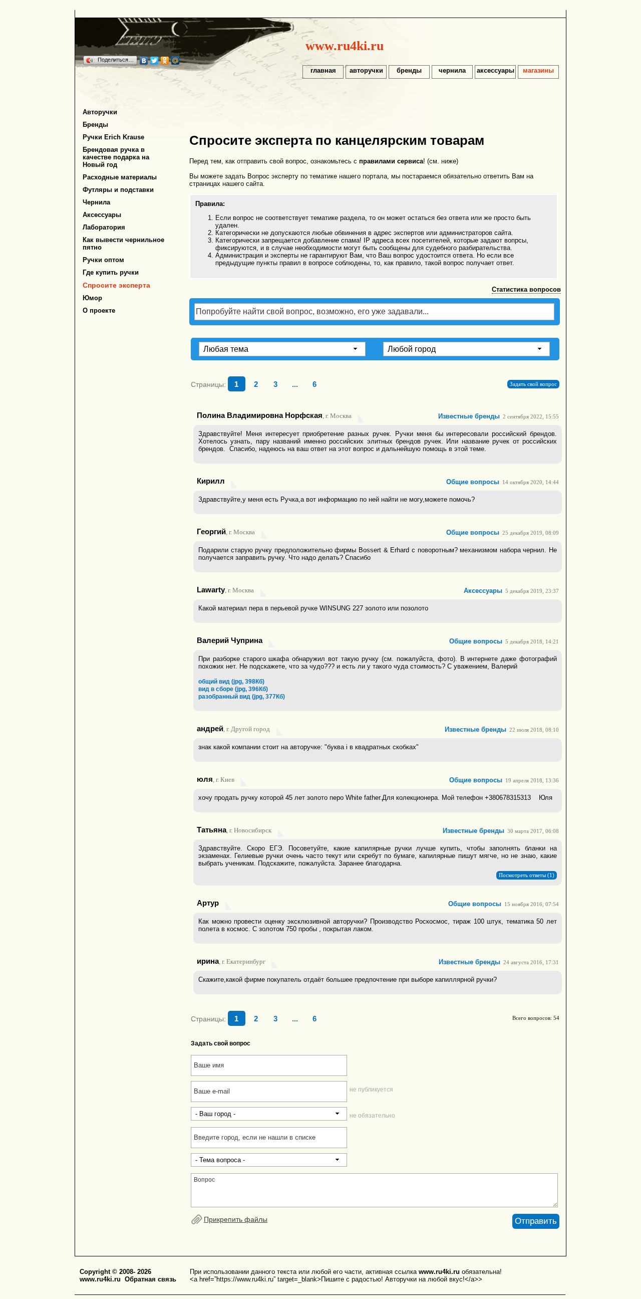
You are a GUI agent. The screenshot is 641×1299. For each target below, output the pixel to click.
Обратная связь (150, 1279)
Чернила (96, 202)
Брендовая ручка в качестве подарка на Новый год (116, 157)
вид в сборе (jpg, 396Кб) (233, 689)
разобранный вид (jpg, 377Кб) (241, 696)
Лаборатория (104, 227)
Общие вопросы (472, 482)
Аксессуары (102, 215)
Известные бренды (469, 416)
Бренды (95, 124)
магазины (538, 70)
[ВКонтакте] (144, 60)
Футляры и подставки (118, 189)
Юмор (92, 298)
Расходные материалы (120, 177)
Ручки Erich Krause (113, 137)
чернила (452, 70)
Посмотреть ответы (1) (526, 875)
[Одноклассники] (165, 60)
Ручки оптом (103, 260)
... (295, 384)
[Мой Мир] (175, 60)
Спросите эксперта (116, 285)
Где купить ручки (111, 272)
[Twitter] (154, 60)
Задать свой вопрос (533, 384)
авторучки (366, 70)
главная (323, 70)
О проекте (99, 310)
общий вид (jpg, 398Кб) (231, 681)
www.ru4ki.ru (344, 45)
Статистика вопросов (526, 289)
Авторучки (100, 112)
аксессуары (495, 70)
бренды (409, 70)
